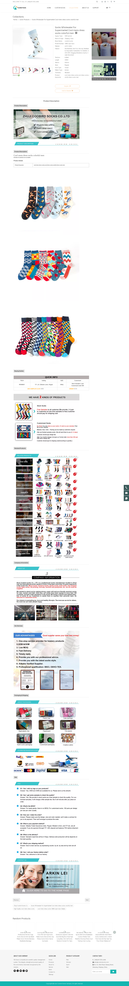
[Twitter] (108, 2)
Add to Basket (66, 91)
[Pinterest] (27, 971)
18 (110, 79)
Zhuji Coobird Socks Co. (21, 905)
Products (51, 962)
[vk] (114, 2)
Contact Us (52, 972)
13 (97, 79)
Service (51, 967)
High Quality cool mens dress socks (24, 909)
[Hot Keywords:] (97, 1)
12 (95, 79)
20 (115, 79)
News (50, 969)
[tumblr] (111, 2)
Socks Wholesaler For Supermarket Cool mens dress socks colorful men (52, 905)
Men (67, 959)
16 (105, 79)
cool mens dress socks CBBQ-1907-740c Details (51, 909)
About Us (51, 964)
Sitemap (51, 974)
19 (112, 79)
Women (68, 962)
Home (50, 959)
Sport (67, 964)
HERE (42, 388)
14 (100, 79)
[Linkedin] (105, 2)
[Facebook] (102, 2)
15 (102, 79)
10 (114, 76)
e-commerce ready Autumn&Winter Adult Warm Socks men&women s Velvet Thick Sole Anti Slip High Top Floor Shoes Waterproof (103, 937)
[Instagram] (24, 971)
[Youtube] (21, 971)
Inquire (66, 86)
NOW (75, 388)
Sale (67, 967)
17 (107, 79)
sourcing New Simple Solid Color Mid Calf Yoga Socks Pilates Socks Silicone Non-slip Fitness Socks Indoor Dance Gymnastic (45, 937)
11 (92, 79)
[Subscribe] (113, 972)
